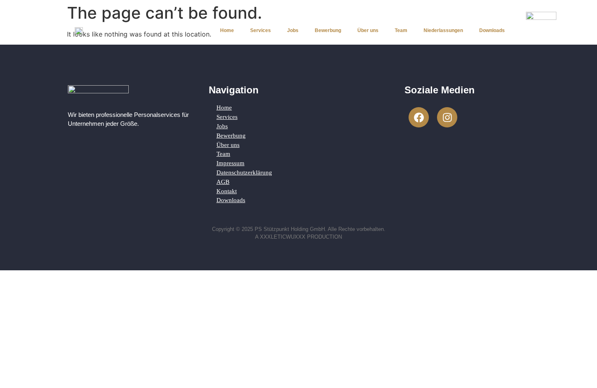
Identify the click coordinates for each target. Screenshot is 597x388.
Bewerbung (328, 30)
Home (227, 30)
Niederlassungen (443, 30)
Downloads (492, 30)
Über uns (368, 30)
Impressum (230, 163)
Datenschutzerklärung (244, 172)
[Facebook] (419, 117)
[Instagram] (447, 117)
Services (260, 30)
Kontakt (226, 191)
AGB (222, 181)
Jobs (292, 30)
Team (401, 30)
